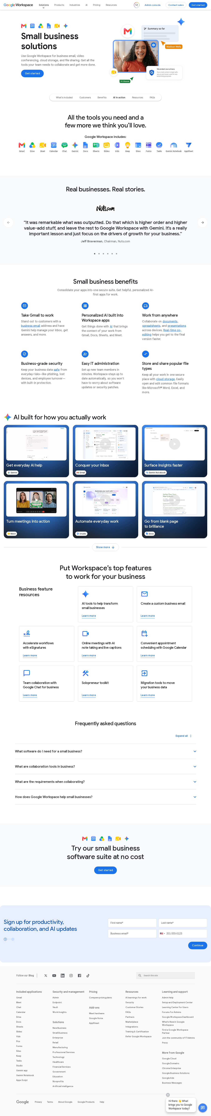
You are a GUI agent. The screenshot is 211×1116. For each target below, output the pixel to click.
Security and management (68, 991)
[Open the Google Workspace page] (19, 5)
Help (102, 1102)
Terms (50, 1102)
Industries (75, 5)
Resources (111, 5)
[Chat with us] (202, 1107)
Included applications (29, 991)
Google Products (86, 1102)
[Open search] (136, 5)
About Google (65, 1102)
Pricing (96, 5)
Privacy (38, 1102)
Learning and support (175, 991)
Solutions (44, 5)
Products (59, 5)
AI (86, 5)
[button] (36, 451)
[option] (64, 97)
